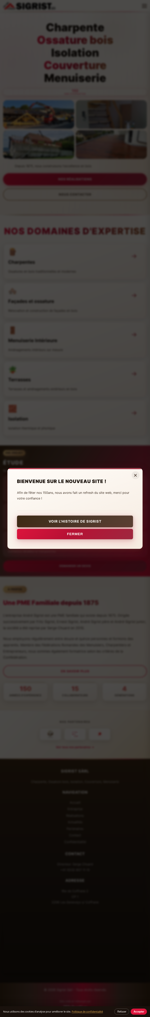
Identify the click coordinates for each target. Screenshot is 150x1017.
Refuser (121, 1011)
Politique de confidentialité (87, 1011)
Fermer (75, 534)
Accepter (139, 1011)
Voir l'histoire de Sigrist (75, 521)
